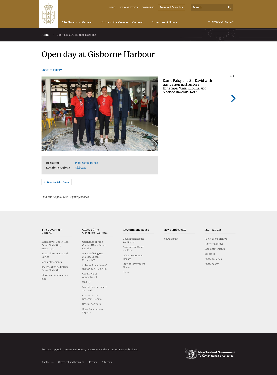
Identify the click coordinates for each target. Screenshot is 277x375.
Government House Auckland (133, 249)
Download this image (58, 182)
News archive (171, 238)
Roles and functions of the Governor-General (94, 267)
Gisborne (80, 167)
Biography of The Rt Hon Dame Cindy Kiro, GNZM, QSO (55, 245)
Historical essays (214, 243)
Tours (126, 272)
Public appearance (86, 162)
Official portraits (91, 303)
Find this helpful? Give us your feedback (65, 196)
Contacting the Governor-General (92, 297)
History (86, 282)
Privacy (93, 361)
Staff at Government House (134, 265)
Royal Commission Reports (92, 311)
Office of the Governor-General (122, 22)
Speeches (210, 253)
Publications (213, 229)
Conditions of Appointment (89, 275)
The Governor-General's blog (55, 277)
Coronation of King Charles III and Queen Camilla (94, 245)
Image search (212, 263)
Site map (107, 361)
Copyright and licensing (71, 361)
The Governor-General (77, 22)
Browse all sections (223, 22)
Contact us (148, 7)
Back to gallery (52, 69)
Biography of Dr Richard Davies (55, 255)
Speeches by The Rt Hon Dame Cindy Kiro (55, 269)
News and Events (128, 7)
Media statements (52, 262)
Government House (164, 22)
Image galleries (213, 259)
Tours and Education (171, 7)
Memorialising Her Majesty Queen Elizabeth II (92, 257)
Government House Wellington (133, 240)
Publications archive (216, 238)
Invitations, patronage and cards (94, 289)
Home (112, 7)
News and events (175, 229)
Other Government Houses (133, 257)
